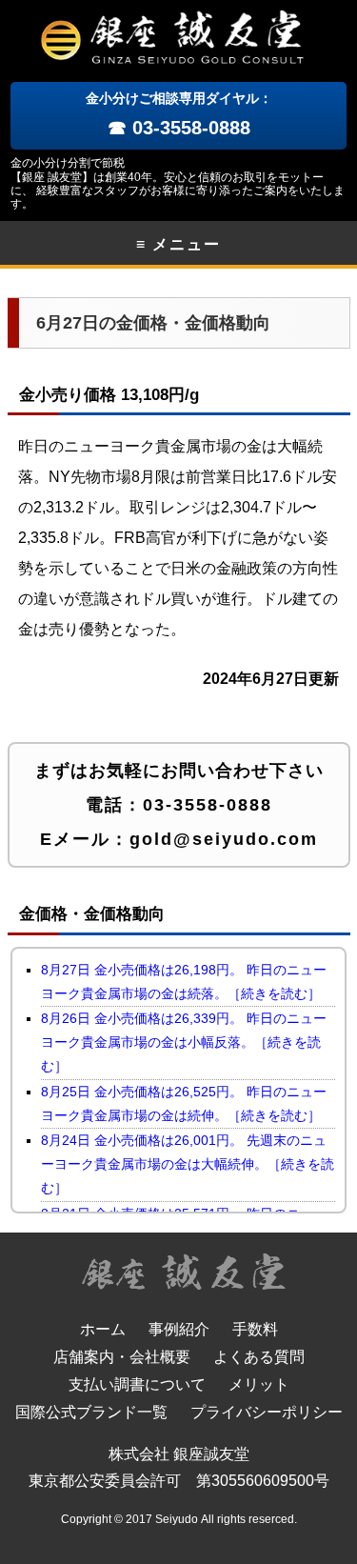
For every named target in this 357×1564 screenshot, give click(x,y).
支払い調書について (137, 1384)
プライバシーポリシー (266, 1412)
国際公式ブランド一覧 (91, 1412)
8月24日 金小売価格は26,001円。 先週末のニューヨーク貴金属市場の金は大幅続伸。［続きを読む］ (187, 1164)
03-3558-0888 (207, 804)
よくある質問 (259, 1357)
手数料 (255, 1329)
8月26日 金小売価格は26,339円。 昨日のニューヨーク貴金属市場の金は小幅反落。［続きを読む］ (184, 1042)
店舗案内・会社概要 (121, 1357)
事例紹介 (179, 1329)
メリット (258, 1384)
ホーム (103, 1329)
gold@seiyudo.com (223, 839)
